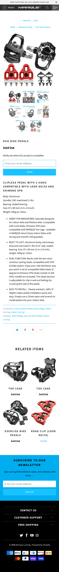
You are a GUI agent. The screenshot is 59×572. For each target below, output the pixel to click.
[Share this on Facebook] (25, 330)
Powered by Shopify (41, 545)
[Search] (48, 7)
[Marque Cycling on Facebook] (27, 536)
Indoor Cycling (17, 312)
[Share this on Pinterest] (33, 330)
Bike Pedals (17, 316)
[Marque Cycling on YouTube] (32, 536)
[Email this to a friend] (41, 330)
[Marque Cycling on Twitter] (21, 536)
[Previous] (6, 60)
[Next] (53, 60)
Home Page (39, 308)
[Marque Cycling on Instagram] (37, 536)
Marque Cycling (23, 545)
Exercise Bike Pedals (24, 308)
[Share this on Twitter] (17, 330)
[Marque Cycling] (29, 8)
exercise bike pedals (33, 316)
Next (36, 20)
